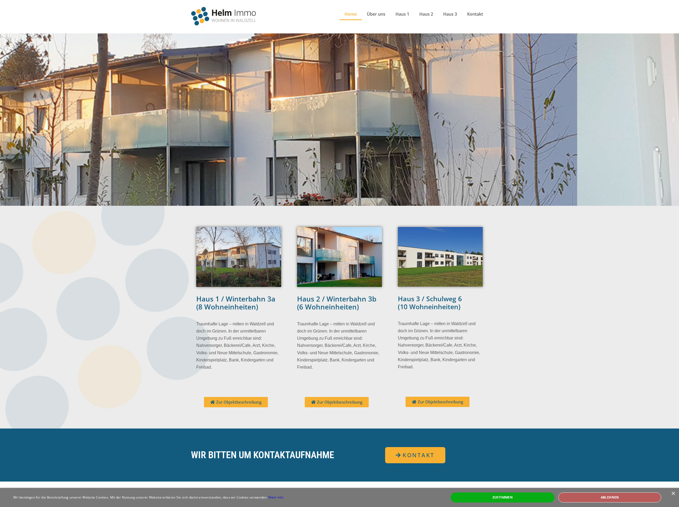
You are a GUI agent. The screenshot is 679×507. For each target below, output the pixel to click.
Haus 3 (450, 14)
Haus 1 (402, 14)
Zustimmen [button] (503, 497)
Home (351, 14)
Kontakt (475, 14)
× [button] (673, 494)
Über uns (376, 14)
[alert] (339, 497)
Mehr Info (276, 497)
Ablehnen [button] (610, 497)
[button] (6, 119)
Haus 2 (426, 14)
